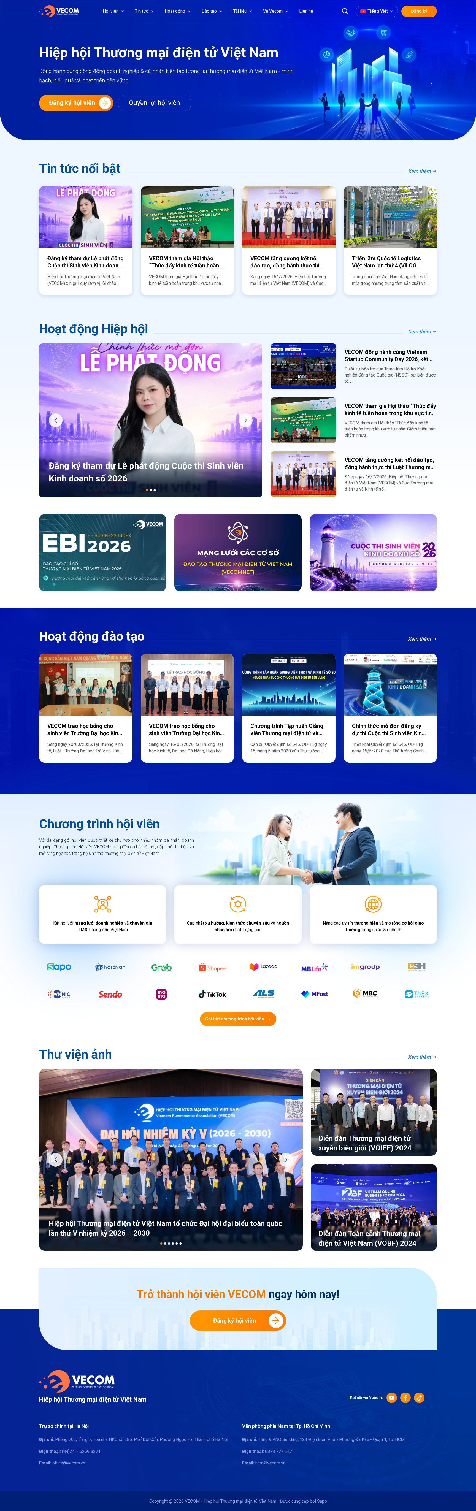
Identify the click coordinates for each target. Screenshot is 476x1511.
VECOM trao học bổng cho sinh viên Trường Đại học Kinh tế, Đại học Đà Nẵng (186, 730)
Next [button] (246, 420)
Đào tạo (209, 11)
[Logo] (77, 1380)
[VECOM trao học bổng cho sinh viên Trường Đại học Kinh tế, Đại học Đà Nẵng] (187, 685)
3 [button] (154, 490)
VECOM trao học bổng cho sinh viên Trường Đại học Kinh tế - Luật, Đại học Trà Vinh (84, 730)
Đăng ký (419, 11)
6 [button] (180, 1243)
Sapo (322, 1501)
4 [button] (173, 1243)
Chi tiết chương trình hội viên (234, 1019)
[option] (86, 240)
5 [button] (176, 1243)
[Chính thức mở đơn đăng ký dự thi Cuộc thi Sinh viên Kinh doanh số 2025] (390, 685)
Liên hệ (306, 11)
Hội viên (110, 11)
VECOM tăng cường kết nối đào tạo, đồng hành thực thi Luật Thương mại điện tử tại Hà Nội (285, 262)
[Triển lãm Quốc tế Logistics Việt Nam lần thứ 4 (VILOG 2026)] (390, 217)
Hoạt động (175, 11)
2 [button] (151, 490)
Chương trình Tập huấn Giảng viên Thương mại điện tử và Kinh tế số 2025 (286, 730)
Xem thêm (419, 171)
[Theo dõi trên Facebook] (405, 1398)
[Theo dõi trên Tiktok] (419, 1398)
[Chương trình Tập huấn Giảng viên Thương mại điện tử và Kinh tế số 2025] (289, 685)
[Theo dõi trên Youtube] (391, 1398)
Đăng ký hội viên (234, 1320)
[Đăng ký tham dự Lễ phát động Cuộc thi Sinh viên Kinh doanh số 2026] (85, 217)
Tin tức (141, 11)
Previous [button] (56, 420)
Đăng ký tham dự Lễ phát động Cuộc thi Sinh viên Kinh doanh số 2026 (85, 262)
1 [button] (147, 490)
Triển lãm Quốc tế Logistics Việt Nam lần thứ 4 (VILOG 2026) (386, 262)
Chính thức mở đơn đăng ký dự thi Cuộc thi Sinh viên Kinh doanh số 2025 (388, 730)
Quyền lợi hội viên (154, 103)
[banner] (102, 552)
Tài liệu (240, 11)
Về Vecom (273, 11)
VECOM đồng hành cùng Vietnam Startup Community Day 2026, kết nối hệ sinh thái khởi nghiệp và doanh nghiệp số (386, 356)
